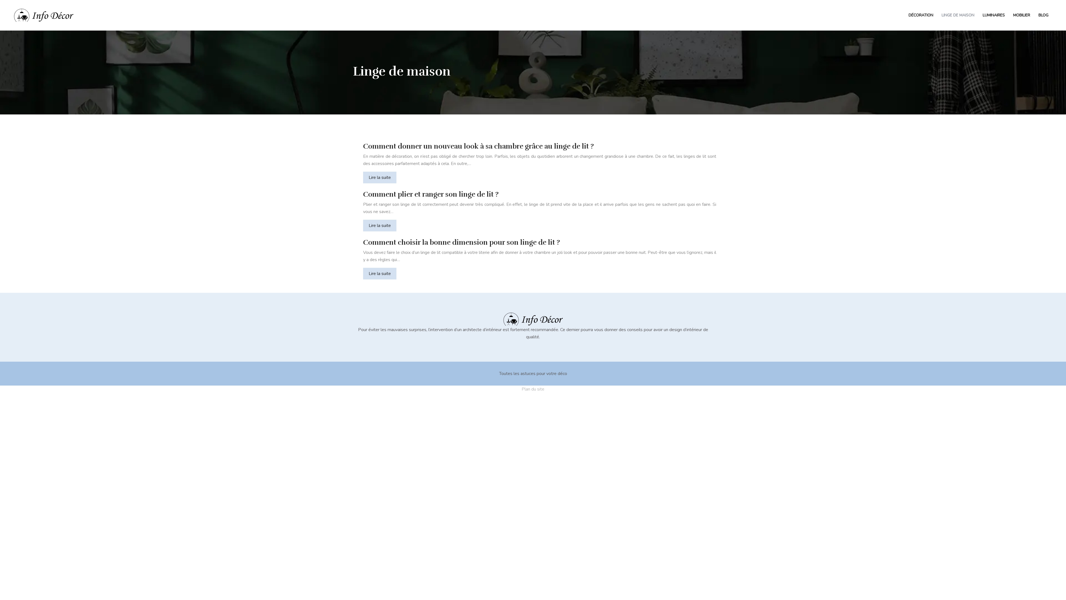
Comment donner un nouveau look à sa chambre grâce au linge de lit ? (478, 146)
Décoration (921, 15)
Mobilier (1021, 15)
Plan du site (533, 389)
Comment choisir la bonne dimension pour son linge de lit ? (461, 242)
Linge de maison (958, 15)
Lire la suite (380, 177)
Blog (1044, 15)
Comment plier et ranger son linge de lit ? (431, 194)
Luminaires (994, 15)
